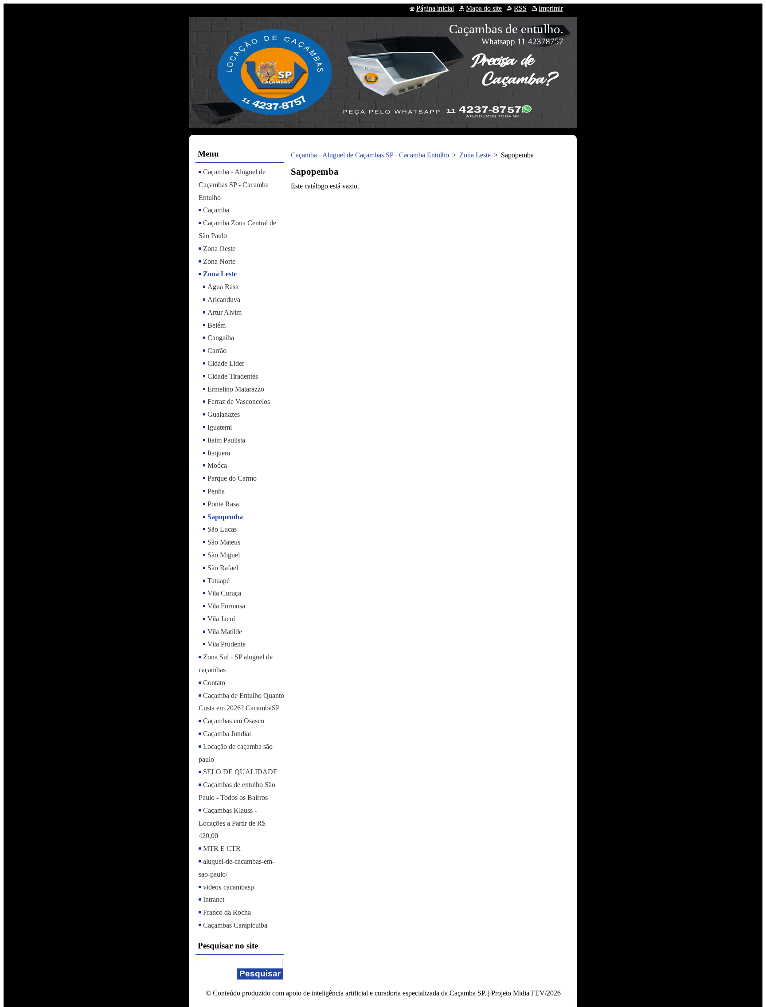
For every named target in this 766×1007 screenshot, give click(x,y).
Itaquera (218, 453)
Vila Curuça (224, 593)
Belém (216, 325)
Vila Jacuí (221, 619)
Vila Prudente (226, 644)
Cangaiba (220, 337)
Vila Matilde (224, 631)
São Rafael (222, 568)
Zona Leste (475, 155)
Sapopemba (225, 517)
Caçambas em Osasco (233, 721)
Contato (214, 682)
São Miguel (223, 555)
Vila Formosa (226, 606)
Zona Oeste (219, 248)
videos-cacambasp (228, 887)
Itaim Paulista (226, 440)
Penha (216, 491)
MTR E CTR (222, 848)
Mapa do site (484, 8)
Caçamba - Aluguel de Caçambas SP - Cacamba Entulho (370, 155)
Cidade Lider (225, 363)
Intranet (213, 899)
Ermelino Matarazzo (235, 389)
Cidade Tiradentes (232, 376)
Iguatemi (219, 427)
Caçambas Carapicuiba (235, 925)
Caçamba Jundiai (227, 733)
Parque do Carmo (232, 478)
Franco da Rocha (227, 912)
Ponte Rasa (223, 504)
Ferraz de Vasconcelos (238, 401)
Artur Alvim (224, 312)
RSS (520, 8)
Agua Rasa (222, 286)
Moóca (217, 465)
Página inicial (435, 8)
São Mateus (223, 542)
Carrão (217, 350)
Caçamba (216, 210)
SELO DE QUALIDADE (240, 772)
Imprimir (551, 8)
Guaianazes (223, 414)
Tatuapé (218, 580)
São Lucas (222, 529)
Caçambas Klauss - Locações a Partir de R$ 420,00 (232, 823)
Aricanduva (223, 299)
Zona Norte (219, 261)
